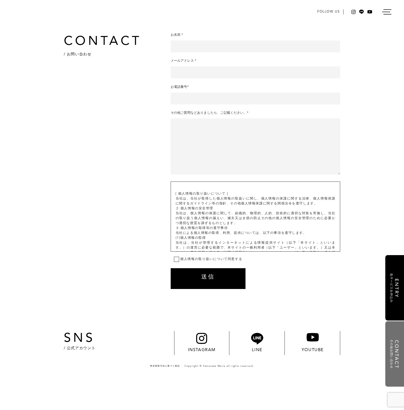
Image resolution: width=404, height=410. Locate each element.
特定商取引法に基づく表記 (165, 366)
